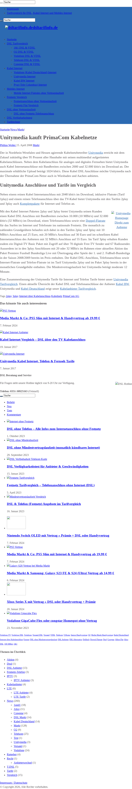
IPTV (10, 676)
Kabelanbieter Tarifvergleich (78, 288)
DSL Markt (20, 717)
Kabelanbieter (14, 684)
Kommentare (14, 414)
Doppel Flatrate (96, 639)
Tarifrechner (13, 121)
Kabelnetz (56, 296)
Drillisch (86, 639)
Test (16, 737)
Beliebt (11, 402)
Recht (10, 758)
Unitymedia (95, 152)
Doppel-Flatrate (95, 220)
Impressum (13, 8)
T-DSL (10, 766)
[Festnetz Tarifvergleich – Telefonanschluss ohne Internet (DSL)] (20, 477)
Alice (17, 709)
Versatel (46, 635)
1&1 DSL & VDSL (24, 47)
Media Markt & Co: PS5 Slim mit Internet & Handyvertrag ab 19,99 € (50, 318)
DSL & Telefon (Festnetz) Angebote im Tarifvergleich (44, 504)
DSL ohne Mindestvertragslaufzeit (43, 639)
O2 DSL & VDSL (24, 51)
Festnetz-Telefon (16, 672)
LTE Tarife (20, 696)
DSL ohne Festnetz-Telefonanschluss (34, 113)
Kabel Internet (14, 68)
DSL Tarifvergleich (17, 43)
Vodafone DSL (17, 635)
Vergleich (12, 775)
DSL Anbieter (63, 639)
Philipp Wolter (8, 145)
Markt (21, 129)
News (13, 129)
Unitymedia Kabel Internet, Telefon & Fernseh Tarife (37, 361)
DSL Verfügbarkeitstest (19, 117)
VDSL (52, 635)
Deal (105, 639)
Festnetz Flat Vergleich (26, 105)
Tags (9, 410)
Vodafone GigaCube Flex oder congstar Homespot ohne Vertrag (52, 620)
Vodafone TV (5, 635)
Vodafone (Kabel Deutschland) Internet (35, 72)
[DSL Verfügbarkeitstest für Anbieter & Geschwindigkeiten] (27, 459)
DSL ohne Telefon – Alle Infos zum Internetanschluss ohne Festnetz (54, 429)
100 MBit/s (8, 644)
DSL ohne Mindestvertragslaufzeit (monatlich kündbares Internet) (53, 447)
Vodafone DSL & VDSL (27, 55)
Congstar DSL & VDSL (27, 64)
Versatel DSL (37, 635)
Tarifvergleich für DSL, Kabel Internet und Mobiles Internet (39, 13)
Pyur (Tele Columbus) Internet (30, 84)
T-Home (67, 635)
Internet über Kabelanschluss (35, 296)
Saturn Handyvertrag (79, 635)
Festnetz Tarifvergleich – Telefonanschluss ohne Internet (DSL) (51, 485)
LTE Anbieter (21, 692)
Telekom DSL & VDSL (27, 60)
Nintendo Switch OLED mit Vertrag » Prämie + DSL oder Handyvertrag (58, 535)
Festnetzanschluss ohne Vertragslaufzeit (35, 101)
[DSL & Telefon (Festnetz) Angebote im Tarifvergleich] (26, 496)
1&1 (15, 644)
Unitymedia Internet (24, 76)
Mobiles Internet (16, 88)
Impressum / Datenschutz (13, 782)
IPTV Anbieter (22, 680)
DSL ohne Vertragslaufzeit (21, 109)
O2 (89, 635)
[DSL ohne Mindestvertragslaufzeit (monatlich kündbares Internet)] (22, 440)
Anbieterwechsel (23, 762)
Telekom (59, 635)
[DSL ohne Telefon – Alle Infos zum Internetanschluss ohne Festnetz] (20, 421)
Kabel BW (122, 284)
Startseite (12, 39)
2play (9, 296)
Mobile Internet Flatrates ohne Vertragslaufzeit (39, 93)
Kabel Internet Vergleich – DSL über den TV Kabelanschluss (42, 339)
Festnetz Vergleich (17, 97)
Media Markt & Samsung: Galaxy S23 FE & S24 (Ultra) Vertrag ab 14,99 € (60, 573)
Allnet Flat (119, 639)
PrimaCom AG (71, 296)
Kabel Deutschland (33, 288)
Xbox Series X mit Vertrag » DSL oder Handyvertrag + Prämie (51, 602)
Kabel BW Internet (24, 80)
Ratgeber (12, 754)
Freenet (26, 639)
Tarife (10, 770)
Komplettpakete (30, 203)
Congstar (110, 639)
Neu (9, 406)
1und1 (17, 704)
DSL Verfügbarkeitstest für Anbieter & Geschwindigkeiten (48, 466)
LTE (9, 688)
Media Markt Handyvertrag (102, 635)
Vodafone (28, 635)
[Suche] (1, 2)
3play (16, 296)
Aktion (10, 659)
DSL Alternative (75, 639)
